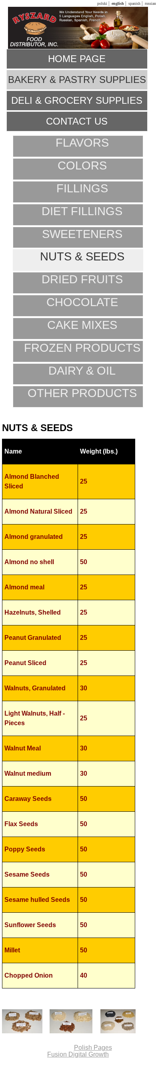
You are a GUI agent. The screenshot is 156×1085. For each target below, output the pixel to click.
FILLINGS (82, 188)
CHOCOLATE (82, 302)
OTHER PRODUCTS (82, 393)
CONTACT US (77, 121)
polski (101, 3)
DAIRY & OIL (82, 370)
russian (150, 3)
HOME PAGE (77, 58)
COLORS (82, 165)
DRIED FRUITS (82, 279)
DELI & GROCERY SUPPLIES (76, 100)
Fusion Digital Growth (78, 1054)
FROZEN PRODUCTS (82, 347)
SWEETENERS (82, 234)
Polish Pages (93, 1047)
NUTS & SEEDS (82, 256)
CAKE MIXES (82, 325)
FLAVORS (82, 142)
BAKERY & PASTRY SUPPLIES (77, 79)
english (117, 3)
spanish (133, 3)
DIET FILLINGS (82, 211)
